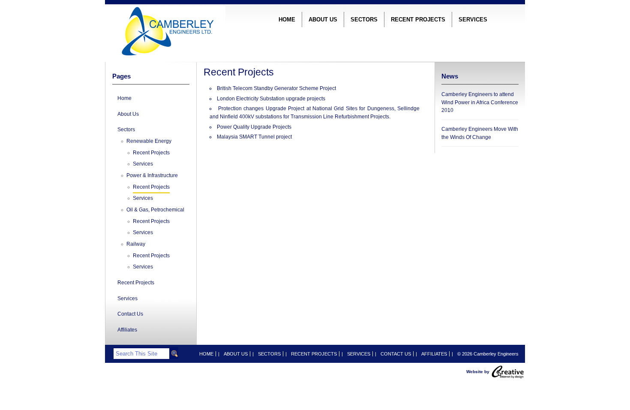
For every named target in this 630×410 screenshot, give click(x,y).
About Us (323, 19)
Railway (135, 244)
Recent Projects (418, 19)
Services (473, 19)
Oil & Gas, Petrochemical (155, 210)
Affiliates (127, 330)
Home (287, 19)
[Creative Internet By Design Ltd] (508, 371)
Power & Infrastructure (152, 175)
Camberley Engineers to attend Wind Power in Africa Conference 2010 (479, 102)
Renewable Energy (148, 141)
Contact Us (130, 314)
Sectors (364, 19)
